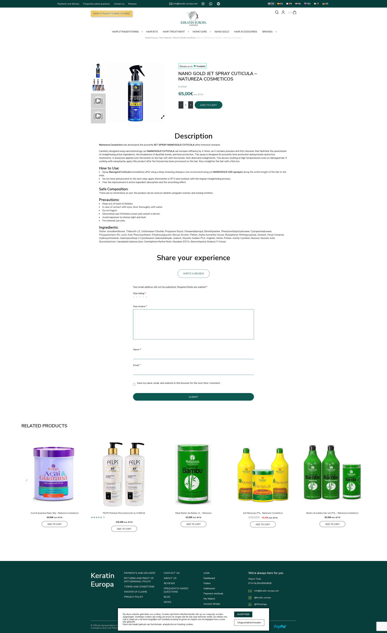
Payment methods (213, 593)
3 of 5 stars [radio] (140, 297)
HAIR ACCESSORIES (245, 31)
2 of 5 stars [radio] (137, 297)
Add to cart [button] (54, 524)
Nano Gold (222, 31)
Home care (200, 31)
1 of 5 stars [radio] (134, 297)
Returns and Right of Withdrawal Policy (139, 580)
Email (137, 365)
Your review (140, 306)
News (167, 602)
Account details (211, 604)
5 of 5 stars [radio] (147, 297)
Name (137, 349)
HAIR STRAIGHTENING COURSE (111, 13)
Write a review (193, 273)
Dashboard (209, 578)
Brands (267, 31)
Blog (167, 597)
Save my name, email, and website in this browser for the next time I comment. (178, 383)
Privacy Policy (133, 597)
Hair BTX (152, 31)
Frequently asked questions (96, 3)
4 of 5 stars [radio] (144, 297)
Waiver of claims (135, 591)
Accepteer (243, 614)
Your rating (139, 293)
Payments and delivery (68, 3)
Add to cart (208, 105)
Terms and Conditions (139, 586)
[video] (98, 100)
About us (170, 578)
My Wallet (209, 598)
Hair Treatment (174, 31)
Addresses (209, 588)
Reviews (132, 3)
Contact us (119, 3)
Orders (207, 583)
